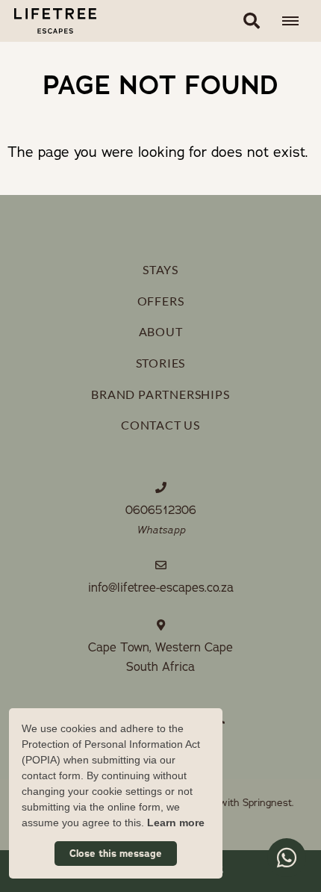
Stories (161, 363)
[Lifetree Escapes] (48, 21)
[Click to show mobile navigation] (296, 21)
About (161, 331)
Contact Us (160, 425)
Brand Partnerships (160, 394)
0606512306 (160, 510)
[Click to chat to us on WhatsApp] (286, 857)
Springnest (267, 803)
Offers (160, 301)
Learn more (176, 822)
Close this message (115, 853)
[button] (251, 21)
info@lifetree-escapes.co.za (161, 588)
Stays (160, 269)
